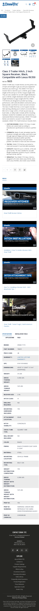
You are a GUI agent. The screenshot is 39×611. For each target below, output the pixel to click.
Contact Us (19, 562)
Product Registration (19, 582)
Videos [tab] (4, 178)
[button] (26, 4)
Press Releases (19, 584)
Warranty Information (19, 574)
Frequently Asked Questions (19, 579)
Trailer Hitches (16, 10)
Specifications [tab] (7, 334)
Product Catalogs (19, 564)
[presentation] (4, 31)
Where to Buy (19, 569)
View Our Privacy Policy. (19, 598)
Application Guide (19, 587)
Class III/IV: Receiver (28, 10)
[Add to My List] (15, 170)
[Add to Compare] (24, 170)
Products (7, 10)
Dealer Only (19, 589)
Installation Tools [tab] (21, 334)
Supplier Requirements (19, 567)
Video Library (19, 577)
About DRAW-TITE (19, 559)
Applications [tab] (10, 337)
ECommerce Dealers (19, 572)
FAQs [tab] (18, 337)
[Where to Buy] (20, 170)
